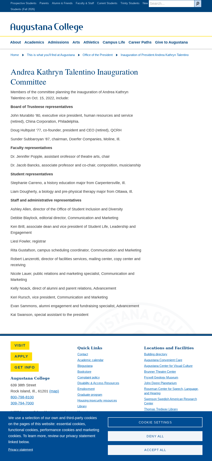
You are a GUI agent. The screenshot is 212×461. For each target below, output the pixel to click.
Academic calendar (90, 360)
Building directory (155, 354)
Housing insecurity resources (97, 400)
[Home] (47, 32)
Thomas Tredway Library (161, 409)
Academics (34, 42)
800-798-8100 (22, 397)
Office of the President (98, 55)
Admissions (58, 42)
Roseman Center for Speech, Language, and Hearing (171, 391)
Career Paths (140, 42)
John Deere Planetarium (160, 383)
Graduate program (89, 394)
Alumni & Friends (62, 3)
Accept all (155, 450)
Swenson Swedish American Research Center (170, 401)
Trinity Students (130, 3)
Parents (44, 3)
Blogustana (85, 366)
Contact (82, 354)
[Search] (197, 3)
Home (15, 55)
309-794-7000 (22, 403)
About (15, 42)
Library (82, 406)
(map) (54, 391)
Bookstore (84, 371)
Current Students (107, 3)
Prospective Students (23, 3)
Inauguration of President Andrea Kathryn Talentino (155, 55)
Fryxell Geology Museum (161, 377)
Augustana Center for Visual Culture (168, 366)
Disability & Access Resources (98, 383)
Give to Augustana (171, 42)
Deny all (155, 436)
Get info (24, 367)
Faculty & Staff (85, 3)
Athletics (91, 42)
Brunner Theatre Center (160, 371)
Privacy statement (20, 449)
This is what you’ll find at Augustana (51, 55)
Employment (86, 389)
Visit (20, 345)
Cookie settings (155, 422)
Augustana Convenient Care (163, 360)
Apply (21, 356)
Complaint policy (88, 377)
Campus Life (114, 42)
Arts (76, 42)
